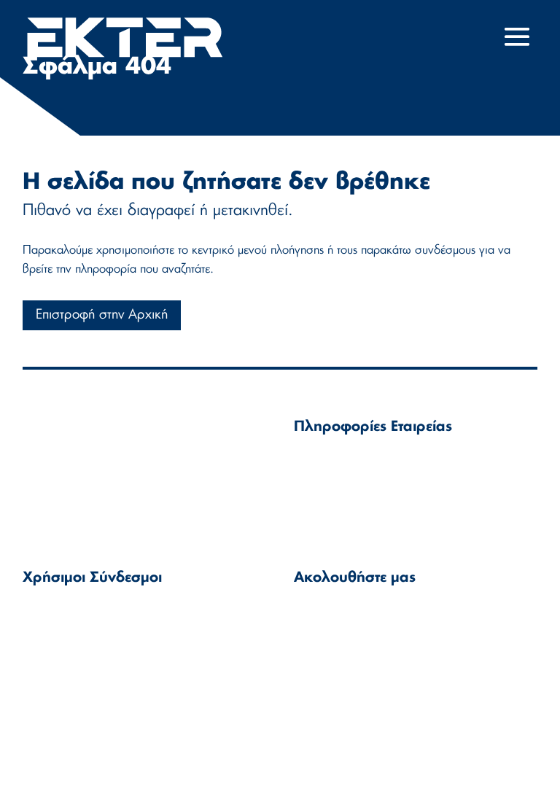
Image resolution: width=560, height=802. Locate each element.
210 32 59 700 (364, 496)
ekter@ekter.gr (367, 478)
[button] (517, 46)
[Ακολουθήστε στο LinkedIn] (310, 620)
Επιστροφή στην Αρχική (102, 315)
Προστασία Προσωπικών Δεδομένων (57, 682)
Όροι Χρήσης (58, 610)
